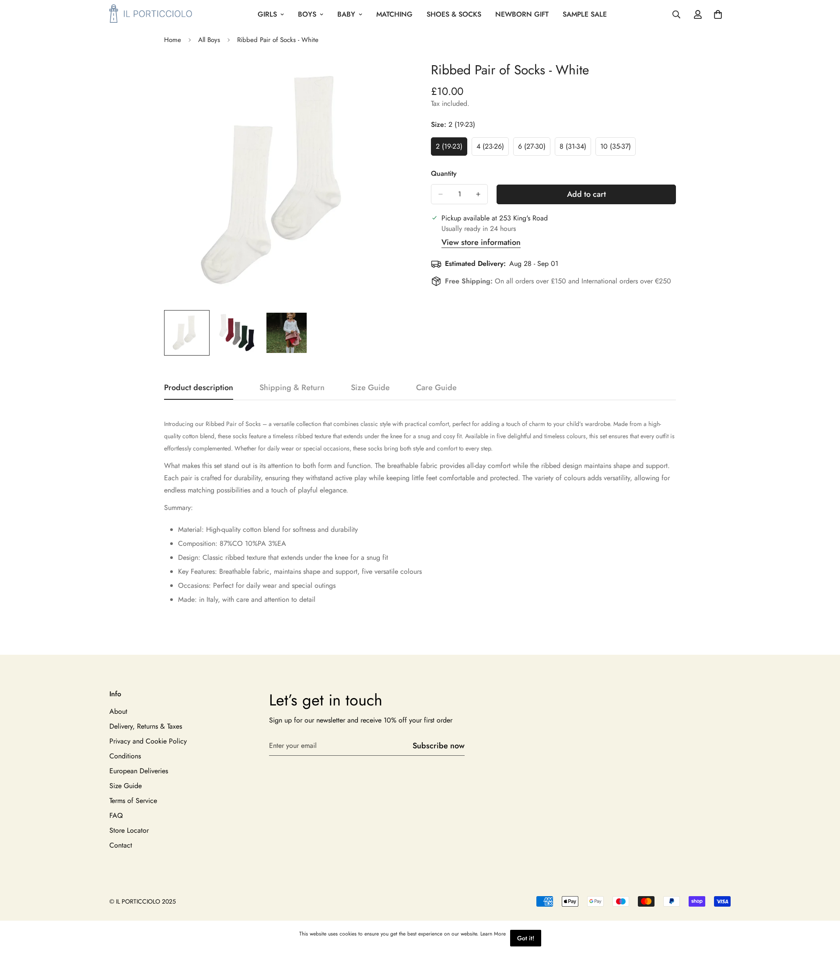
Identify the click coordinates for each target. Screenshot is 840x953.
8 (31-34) (575, 148)
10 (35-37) (618, 148)
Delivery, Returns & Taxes (145, 726)
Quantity (444, 173)
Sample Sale (585, 14)
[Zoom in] (390, 77)
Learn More (493, 934)
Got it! (525, 938)
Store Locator (129, 830)
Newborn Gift (522, 14)
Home (172, 40)
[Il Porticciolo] (150, 14)
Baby (346, 14)
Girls (267, 14)
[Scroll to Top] (823, 905)
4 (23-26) (492, 148)
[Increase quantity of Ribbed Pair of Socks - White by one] (478, 194)
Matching (394, 14)
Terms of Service (133, 800)
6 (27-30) (534, 148)
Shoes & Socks (454, 14)
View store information (481, 242)
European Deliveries (138, 770)
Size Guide (125, 785)
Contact (120, 845)
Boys (307, 14)
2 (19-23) (451, 148)
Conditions (125, 756)
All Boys (209, 40)
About (118, 711)
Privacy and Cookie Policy (148, 741)
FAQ (116, 815)
